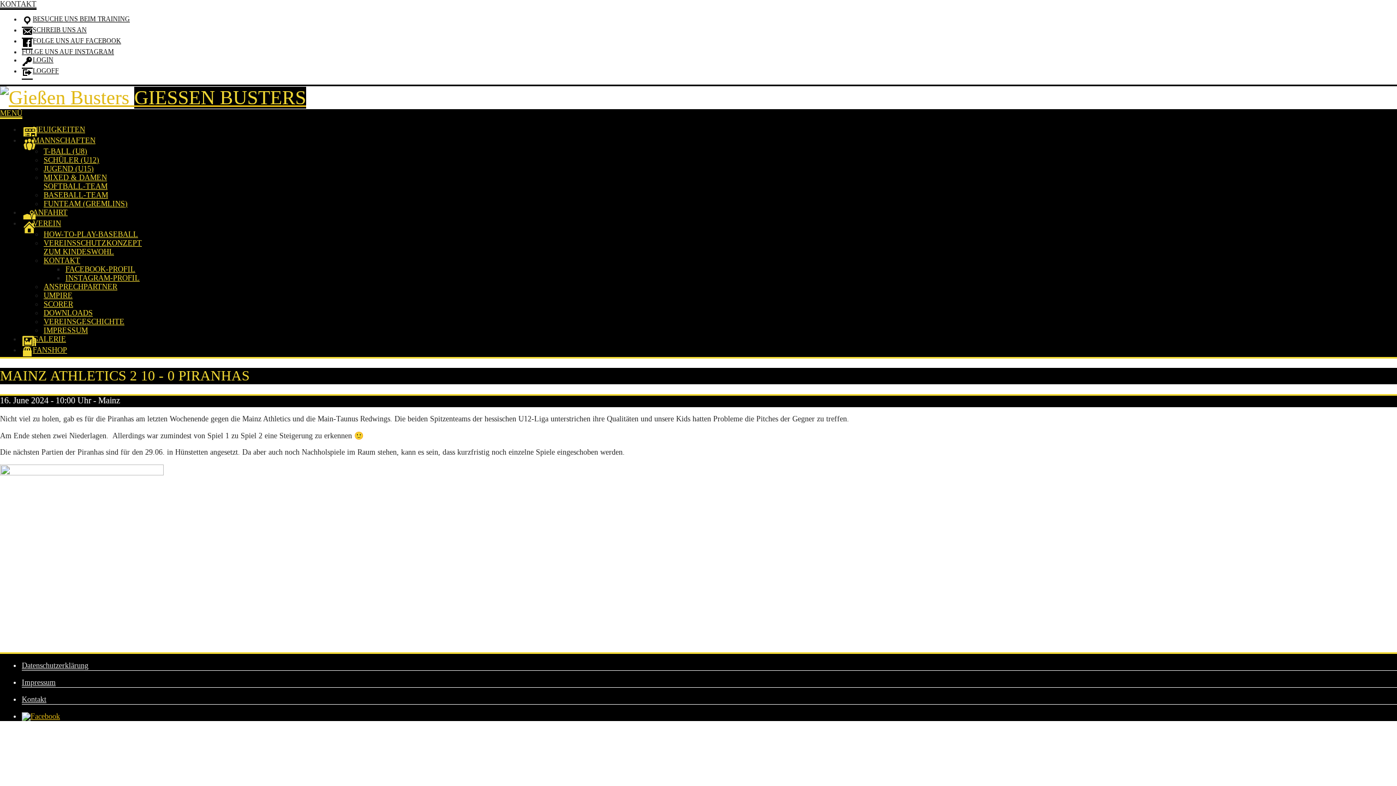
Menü (11, 113)
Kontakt (18, 4)
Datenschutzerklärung (55, 666)
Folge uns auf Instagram (68, 52)
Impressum (39, 682)
